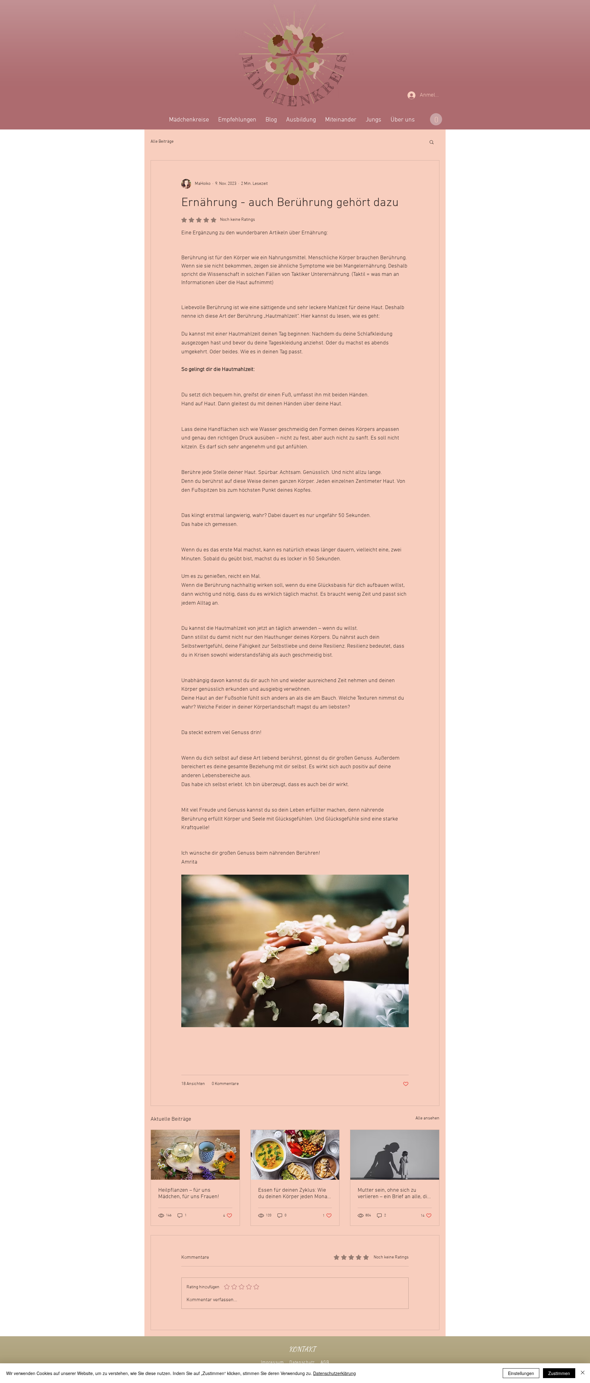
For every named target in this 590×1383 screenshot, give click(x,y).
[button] (411, 611)
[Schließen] (582, 1373)
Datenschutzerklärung (334, 1373)
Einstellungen (521, 1373)
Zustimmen (559, 1373)
